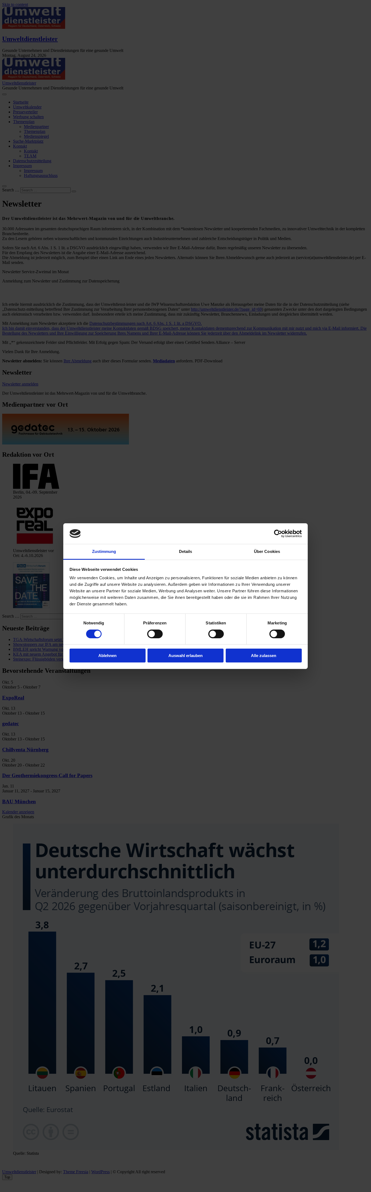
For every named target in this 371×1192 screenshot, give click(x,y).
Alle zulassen (263, 655)
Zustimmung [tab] (104, 551)
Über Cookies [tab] (267, 551)
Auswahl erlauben (185, 655)
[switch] (155, 634)
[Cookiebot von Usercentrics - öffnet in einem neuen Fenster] (278, 534)
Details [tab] (185, 551)
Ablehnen (107, 655)
